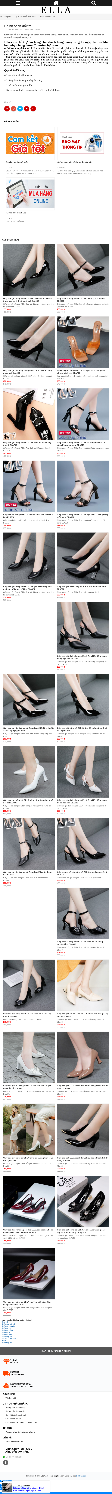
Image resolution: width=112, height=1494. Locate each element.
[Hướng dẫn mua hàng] (30, 193)
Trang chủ (6, 16)
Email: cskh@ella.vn (14, 1441)
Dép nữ (5, 1322)
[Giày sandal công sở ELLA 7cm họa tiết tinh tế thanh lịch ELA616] (29, 486)
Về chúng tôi (10, 1398)
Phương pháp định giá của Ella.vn (20, 1432)
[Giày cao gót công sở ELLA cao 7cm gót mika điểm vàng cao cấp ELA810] (29, 1274)
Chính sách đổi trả (47, 16)
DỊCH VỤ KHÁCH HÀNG (25, 16)
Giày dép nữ (7, 1336)
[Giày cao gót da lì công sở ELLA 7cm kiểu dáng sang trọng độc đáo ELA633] (83, 628)
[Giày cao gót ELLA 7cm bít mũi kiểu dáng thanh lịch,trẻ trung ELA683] (83, 1058)
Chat (2, 1485)
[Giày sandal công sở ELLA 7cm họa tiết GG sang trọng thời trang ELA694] (83, 486)
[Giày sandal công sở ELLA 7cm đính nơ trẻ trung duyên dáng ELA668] (83, 913)
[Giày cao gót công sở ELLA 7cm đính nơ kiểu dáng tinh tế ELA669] (29, 985)
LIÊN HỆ (7, 1438)
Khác (4, 1341)
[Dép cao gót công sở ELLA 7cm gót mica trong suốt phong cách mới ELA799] (83, 342)
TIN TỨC (7, 1428)
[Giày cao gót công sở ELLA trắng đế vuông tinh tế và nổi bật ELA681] (83, 700)
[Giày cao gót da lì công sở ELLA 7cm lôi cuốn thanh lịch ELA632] (29, 844)
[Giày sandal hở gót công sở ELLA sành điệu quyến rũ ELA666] (83, 844)
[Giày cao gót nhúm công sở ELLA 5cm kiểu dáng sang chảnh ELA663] (83, 985)
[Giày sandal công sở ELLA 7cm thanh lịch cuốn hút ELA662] (83, 270)
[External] (0, 1483)
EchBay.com (81, 1476)
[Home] (56, 9)
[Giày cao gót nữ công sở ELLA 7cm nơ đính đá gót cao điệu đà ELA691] (29, 1058)
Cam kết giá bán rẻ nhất (17, 162)
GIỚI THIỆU (9, 1394)
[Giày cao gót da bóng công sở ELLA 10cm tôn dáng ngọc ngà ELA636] (29, 342)
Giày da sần (7, 1334)
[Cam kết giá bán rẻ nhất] (30, 143)
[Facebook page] (5, 1462)
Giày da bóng (7, 1330)
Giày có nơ (6, 1328)
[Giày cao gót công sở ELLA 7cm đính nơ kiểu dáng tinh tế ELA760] (29, 414)
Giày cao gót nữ (8, 1324)
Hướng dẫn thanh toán (15, 1411)
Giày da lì (6, 1332)
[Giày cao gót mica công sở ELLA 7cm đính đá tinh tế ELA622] (83, 558)
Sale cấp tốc (7, 1343)
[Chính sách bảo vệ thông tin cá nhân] (81, 143)
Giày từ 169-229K (9, 1338)
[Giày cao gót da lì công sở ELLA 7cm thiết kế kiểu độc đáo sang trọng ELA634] (29, 700)
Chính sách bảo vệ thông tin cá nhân (74, 162)
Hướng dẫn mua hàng (16, 213)
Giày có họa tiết (8, 1326)
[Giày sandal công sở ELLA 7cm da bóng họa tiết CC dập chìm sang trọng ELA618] (83, 414)
